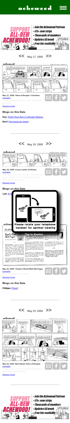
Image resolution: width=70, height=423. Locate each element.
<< (21, 56)
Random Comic (9, 106)
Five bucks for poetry (19, 121)
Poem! (15, 288)
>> (49, 56)
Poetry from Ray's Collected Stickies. (25, 117)
